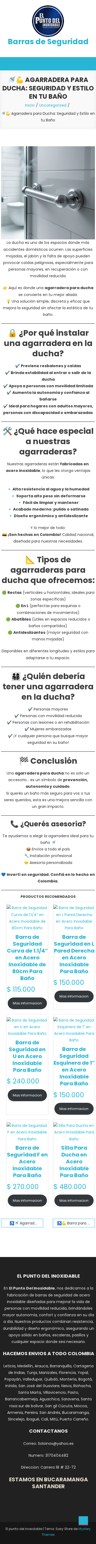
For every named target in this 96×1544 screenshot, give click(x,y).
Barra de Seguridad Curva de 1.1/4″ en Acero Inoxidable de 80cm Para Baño (27, 957)
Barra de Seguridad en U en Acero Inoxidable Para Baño (27, 1056)
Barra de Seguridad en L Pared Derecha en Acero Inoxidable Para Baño (74, 954)
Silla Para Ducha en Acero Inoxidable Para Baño (74, 1161)
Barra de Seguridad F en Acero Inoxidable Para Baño (27, 1161)
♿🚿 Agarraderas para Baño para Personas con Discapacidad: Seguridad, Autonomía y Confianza (26, 1223)
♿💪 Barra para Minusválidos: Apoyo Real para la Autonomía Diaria (76, 1223)
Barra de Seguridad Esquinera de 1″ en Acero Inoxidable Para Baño (74, 1066)
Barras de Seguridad (48, 42)
